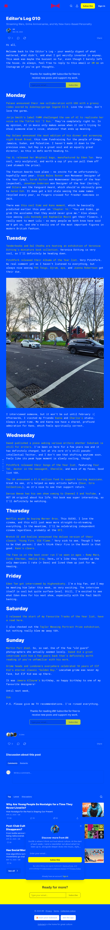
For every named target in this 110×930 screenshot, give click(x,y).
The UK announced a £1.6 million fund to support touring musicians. (54, 479)
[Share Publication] (77, 6)
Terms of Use (68, 866)
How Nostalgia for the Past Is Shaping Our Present (29, 811)
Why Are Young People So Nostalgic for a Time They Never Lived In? (39, 806)
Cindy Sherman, (16, 558)
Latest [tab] (16, 797)
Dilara (17, 187)
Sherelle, (57, 468)
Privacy (49, 911)
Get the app (68, 917)
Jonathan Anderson (36, 183)
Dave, (83, 483)
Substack (42, 924)
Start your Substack (48, 917)
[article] (55, 811)
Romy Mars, (93, 554)
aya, (63, 267)
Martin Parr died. (18, 648)
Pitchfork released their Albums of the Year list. (42, 260)
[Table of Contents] (3, 465)
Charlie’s (77, 417)
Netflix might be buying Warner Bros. (32, 518)
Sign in (101, 6)
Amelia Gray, (37, 558)
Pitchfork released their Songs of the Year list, (41, 465)
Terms (56, 911)
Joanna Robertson (85, 267)
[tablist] (17, 763)
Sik (14, 29)
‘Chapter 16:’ (60, 209)
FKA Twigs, (41, 267)
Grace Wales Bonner (50, 175)
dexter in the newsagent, (31, 468)
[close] (81, 826)
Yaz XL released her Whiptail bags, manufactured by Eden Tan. (50, 157)
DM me (95, 62)
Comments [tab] (12, 763)
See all (11, 870)
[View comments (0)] (18, 38)
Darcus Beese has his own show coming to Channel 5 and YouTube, (51, 493)
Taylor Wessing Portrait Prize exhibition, (70, 626)
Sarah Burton (39, 179)
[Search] (71, 6)
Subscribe (88, 6)
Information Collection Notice (54, 868)
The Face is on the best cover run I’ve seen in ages (43, 554)
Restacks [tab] (24, 763)
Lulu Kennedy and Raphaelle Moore (47, 216)
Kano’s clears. (25, 548)
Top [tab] (9, 797)
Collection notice (68, 911)
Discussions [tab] (27, 797)
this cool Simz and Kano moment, (44, 205)
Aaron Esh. (18, 191)
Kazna (59, 417)
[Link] (2, 95)
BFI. (61, 530)
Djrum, (54, 267)
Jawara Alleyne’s (28, 680)
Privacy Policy (75, 868)
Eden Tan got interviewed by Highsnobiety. (36, 583)
